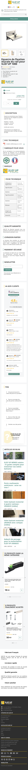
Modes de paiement (5, 730)
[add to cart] (21, 590)
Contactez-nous (4, 717)
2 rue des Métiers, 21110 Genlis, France (12, 707)
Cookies (3, 722)
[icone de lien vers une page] (2, 753)
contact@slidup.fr (7, 708)
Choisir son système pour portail (8, 744)
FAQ (2, 731)
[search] (25, 14)
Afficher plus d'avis (14, 374)
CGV (2, 721)
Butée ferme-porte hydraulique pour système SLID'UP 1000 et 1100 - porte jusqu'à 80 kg (13, 580)
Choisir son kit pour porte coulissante (9, 740)
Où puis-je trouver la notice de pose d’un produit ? (14, 392)
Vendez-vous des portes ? (13, 425)
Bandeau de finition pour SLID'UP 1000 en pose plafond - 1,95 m (14, 628)
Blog (2, 733)
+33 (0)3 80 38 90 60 (7, 710)
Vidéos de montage (5, 745)
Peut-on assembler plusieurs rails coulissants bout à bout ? (13, 409)
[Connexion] (15, 7)
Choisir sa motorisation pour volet (9, 742)
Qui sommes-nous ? (5, 715)
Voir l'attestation (13, 294)
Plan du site (3, 747)
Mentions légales (5, 719)
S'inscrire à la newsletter (6, 765)
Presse (2, 735)
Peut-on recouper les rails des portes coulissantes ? (13, 401)
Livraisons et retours (6, 728)
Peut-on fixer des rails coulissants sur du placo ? (13, 417)
